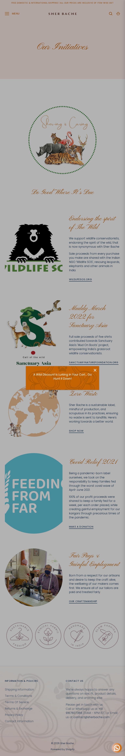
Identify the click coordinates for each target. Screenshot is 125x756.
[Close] (95, 370)
